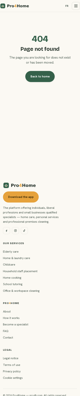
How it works (11, 318)
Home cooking (12, 278)
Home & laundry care (16, 258)
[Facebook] (6, 230)
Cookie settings (13, 378)
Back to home (40, 76)
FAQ (5, 331)
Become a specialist (15, 324)
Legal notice (10, 358)
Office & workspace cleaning (21, 291)
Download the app (21, 197)
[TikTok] (24, 230)
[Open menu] (76, 6)
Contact (8, 337)
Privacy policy (12, 371)
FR (66, 6)
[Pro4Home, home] (14, 6)
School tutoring (13, 284)
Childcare (9, 264)
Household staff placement (20, 271)
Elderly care (11, 252)
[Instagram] (15, 230)
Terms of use (11, 365)
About (7, 311)
